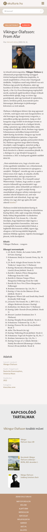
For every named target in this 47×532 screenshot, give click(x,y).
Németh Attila (12, 42)
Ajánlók (26, 25)
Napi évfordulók (23, 501)
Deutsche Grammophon (12, 371)
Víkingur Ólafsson (10, 364)
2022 (5, 380)
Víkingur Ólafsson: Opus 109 (28, 440)
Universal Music (9, 373)
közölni (12, 202)
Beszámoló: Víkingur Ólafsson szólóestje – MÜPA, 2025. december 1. (29, 459)
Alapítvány (23, 509)
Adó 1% (23, 526)
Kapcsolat (23, 516)
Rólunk (23, 505)
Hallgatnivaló (11, 25)
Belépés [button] (23, 530)
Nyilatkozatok (23, 519)
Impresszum (24, 512)
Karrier (23, 523)
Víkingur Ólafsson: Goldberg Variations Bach (30, 476)
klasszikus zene (9, 387)
